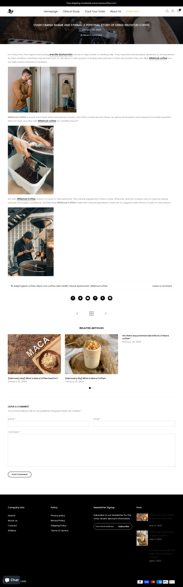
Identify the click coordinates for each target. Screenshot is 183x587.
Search (11, 515)
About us (12, 520)
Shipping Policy (58, 525)
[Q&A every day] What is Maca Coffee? (85, 378)
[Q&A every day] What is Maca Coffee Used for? (33, 378)
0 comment (95, 34)
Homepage (51, 11)
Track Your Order (95, 11)
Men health (62, 285)
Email (97, 418)
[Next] (172, 362)
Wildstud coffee (158, 58)
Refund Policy (58, 520)
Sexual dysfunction (79, 285)
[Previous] (11, 362)
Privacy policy (58, 515)
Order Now (132, 11)
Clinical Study (71, 11)
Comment (14, 431)
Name (12, 418)
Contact (12, 525)
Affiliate (12, 530)
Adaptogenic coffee (25, 285)
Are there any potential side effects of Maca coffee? (145, 337)
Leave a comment (162, 285)
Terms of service (59, 530)
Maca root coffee (46, 285)
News (86, 34)
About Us (115, 11)
